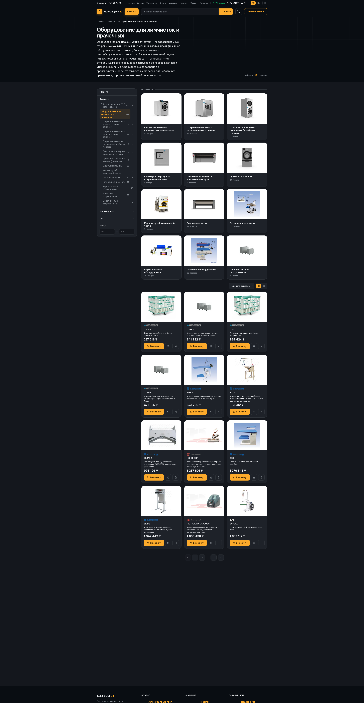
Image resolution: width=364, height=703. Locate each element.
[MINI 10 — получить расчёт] (218, 412)
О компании (151, 3)
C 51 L (233, 329)
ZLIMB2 (148, 458)
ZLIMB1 (147, 523)
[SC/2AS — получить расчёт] (261, 543)
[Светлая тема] (264, 3)
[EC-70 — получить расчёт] (261, 412)
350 (232, 458)
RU (253, 3)
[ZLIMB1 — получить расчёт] (175, 543)
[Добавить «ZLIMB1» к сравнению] (168, 543)
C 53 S (147, 329)
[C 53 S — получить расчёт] (175, 346)
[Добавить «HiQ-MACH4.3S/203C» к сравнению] (211, 543)
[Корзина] (238, 11)
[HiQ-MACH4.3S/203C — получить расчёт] (218, 543)
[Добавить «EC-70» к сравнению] (254, 412)
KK (258, 3)
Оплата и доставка (168, 3)
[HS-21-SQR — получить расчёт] (218, 477)
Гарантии (184, 3)
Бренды (140, 3)
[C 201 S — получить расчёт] (218, 346)
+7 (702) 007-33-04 (238, 3)
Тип (101, 218)
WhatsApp (220, 3)
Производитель (107, 211)
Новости (131, 3)
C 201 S (191, 329)
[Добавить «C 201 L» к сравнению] (168, 412)
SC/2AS (234, 523)
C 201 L (147, 392)
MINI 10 (190, 392)
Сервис (194, 3)
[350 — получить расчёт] (261, 477)
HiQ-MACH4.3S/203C (198, 523)
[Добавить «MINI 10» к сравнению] (211, 412)
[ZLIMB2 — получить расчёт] (175, 477)
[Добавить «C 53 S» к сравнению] (168, 346)
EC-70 (233, 392)
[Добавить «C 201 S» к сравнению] (211, 346)
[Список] (264, 286)
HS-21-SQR (192, 458)
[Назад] (188, 558)
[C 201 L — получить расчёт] (175, 412)
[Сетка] (258, 286)
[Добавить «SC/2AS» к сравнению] (254, 543)
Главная (100, 21)
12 (214, 557)
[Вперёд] (221, 558)
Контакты (204, 3)
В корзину (155, 346)
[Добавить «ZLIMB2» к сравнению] (168, 477)
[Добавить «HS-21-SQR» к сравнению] (211, 477)
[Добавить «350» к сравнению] (254, 477)
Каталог (131, 11)
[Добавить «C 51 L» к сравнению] (254, 346)
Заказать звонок (255, 11)
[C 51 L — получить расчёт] (261, 346)
